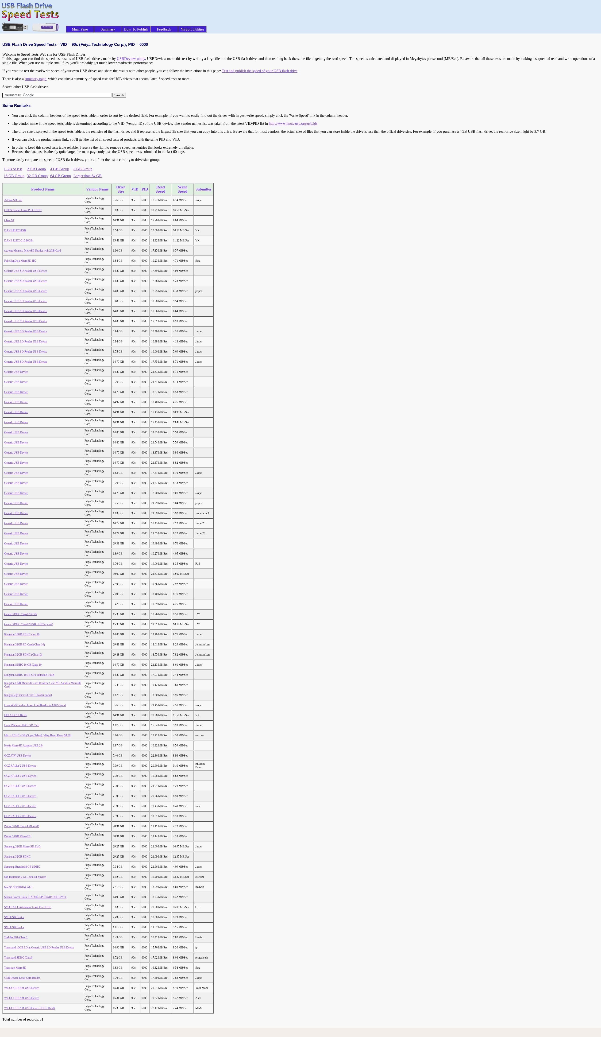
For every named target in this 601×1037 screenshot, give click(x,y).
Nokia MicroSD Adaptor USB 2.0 (23, 745)
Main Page (80, 29)
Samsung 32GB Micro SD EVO (22, 846)
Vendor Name (97, 189)
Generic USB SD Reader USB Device (25, 270)
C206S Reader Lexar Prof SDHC (23, 210)
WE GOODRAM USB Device (21, 988)
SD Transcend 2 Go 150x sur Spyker (25, 876)
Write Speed (182, 189)
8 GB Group (82, 169)
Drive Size (120, 189)
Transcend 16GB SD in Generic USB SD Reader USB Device (39, 947)
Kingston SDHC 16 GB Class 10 (23, 664)
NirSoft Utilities (192, 29)
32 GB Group (37, 176)
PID (145, 189)
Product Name (42, 189)
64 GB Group (60, 176)
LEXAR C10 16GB (15, 715)
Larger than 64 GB (87, 176)
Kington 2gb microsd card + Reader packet (28, 695)
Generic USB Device (16, 371)
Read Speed (160, 189)
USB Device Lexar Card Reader (22, 977)
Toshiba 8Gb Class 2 (15, 937)
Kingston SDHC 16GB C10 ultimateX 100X (29, 674)
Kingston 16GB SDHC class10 (21, 634)
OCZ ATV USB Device (17, 755)
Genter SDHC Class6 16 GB (20, 614)
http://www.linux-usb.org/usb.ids (293, 123)
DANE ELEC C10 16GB (18, 240)
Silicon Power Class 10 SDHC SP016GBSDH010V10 (35, 897)
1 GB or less (13, 169)
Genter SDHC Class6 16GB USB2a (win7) (28, 624)
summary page (35, 79)
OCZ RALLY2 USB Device (20, 765)
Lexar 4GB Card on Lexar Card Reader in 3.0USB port (35, 705)
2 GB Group (36, 169)
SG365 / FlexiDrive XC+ (18, 887)
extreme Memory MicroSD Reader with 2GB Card (32, 250)
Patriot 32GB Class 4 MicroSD (21, 826)
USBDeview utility (131, 59)
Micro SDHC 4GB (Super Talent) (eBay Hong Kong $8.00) (37, 735)
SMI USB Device (14, 917)
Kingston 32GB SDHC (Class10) (23, 654)
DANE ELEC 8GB (15, 230)
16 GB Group (14, 176)
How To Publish (136, 29)
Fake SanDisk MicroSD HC (20, 260)
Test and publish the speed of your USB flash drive (259, 71)
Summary (108, 29)
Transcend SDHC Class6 (18, 957)
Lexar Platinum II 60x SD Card (21, 725)
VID (135, 189)
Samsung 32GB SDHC (17, 856)
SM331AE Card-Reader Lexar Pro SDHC (27, 907)
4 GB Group (59, 169)
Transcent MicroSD (15, 967)
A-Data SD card (13, 200)
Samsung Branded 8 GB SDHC (22, 866)
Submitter (204, 189)
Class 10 (9, 220)
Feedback (164, 29)
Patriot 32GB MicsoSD (17, 836)
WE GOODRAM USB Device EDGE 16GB (29, 1008)
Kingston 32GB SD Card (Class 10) (24, 644)
